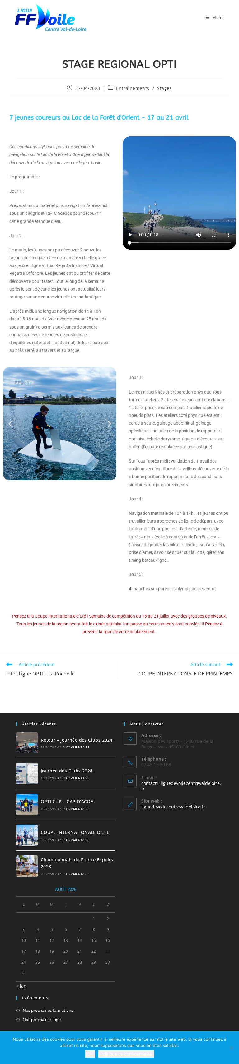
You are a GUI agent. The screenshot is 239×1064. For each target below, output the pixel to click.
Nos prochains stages (42, 1019)
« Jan (21, 986)
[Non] (231, 1048)
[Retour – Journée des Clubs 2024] (27, 742)
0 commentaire (76, 747)
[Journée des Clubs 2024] (27, 773)
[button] (10, 424)
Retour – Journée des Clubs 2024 (76, 740)
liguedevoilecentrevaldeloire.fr (173, 807)
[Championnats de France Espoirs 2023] (27, 866)
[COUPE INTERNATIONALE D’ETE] (27, 835)
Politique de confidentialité (126, 1054)
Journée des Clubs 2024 (67, 771)
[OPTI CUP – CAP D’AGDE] (27, 804)
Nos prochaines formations (48, 1010)
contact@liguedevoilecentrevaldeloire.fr (181, 786)
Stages (164, 88)
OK (90, 1054)
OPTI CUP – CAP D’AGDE (67, 801)
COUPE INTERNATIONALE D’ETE (75, 832)
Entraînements (132, 88)
